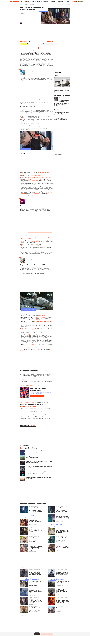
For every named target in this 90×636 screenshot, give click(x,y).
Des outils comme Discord (44, 120)
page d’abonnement (31, 314)
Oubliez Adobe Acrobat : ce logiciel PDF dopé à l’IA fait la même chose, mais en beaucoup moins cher (62, 89)
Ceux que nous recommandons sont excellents (30, 245)
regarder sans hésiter (42, 315)
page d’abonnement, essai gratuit (40, 317)
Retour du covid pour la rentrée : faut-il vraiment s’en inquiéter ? (34, 415)
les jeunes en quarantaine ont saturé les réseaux (34, 109)
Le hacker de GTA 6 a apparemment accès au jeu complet (35, 530)
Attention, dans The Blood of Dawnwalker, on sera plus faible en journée (62, 583)
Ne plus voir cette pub (24, 38)
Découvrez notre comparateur (37, 396)
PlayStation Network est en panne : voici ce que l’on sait (60, 119)
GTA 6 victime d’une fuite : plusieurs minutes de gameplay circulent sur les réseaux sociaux (63, 99)
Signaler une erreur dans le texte (39, 423)
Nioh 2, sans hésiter (36, 195)
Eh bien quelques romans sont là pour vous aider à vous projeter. (36, 241)
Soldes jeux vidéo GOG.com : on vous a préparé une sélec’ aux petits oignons (38, 456)
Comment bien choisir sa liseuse (33, 259)
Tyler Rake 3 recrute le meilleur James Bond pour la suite (62, 547)
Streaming (64, 4)
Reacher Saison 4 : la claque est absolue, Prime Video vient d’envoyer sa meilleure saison (35, 609)
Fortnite (47, 192)
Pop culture (58, 4)
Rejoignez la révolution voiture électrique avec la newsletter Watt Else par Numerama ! (38, 451)
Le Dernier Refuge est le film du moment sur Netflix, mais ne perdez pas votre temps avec (35, 592)
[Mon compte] (72, 1)
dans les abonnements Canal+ (43, 321)
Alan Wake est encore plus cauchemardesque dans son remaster (38, 478)
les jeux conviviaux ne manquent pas (33, 179)
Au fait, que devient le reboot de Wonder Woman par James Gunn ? (62, 539)
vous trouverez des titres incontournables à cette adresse (39, 177)
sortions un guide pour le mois (33, 248)
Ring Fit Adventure (27, 181)
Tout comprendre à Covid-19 (32, 200)
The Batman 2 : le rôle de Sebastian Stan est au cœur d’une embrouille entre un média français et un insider (35, 572)
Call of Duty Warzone (34, 193)
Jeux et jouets (32, 427)
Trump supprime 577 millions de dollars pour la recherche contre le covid (36, 416)
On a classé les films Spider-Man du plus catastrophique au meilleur (61, 104)
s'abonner (80, 1)
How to (22, 427)
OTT (35, 321)
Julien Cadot (25, 23)
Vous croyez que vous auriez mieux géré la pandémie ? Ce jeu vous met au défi (36, 472)
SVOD (69, 4)
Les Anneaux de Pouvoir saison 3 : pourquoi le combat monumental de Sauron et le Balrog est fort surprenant (61, 114)
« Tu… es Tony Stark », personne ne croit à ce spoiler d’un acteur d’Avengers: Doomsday (61, 509)
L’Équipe (33, 58)
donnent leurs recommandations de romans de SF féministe (40, 232)
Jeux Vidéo (39, 427)
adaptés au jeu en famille (33, 180)
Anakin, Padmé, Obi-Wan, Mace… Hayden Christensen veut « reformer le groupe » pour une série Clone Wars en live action (35, 509)
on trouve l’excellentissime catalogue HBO (36, 322)
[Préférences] (75, 1)
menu (21, 1)
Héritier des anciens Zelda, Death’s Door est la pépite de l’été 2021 (39, 467)
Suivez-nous (50, 41)
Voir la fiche (59, 594)
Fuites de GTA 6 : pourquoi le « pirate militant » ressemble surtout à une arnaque (35, 548)
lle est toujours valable (33, 235)
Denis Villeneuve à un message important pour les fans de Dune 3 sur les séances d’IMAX (62, 600)
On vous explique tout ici (33, 385)
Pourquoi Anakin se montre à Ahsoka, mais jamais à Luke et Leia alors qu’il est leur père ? (35, 601)
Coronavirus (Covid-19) (28, 406)
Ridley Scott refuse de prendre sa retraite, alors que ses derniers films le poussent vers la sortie (62, 572)
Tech (44, 427)
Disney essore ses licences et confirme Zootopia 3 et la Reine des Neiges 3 (63, 609)
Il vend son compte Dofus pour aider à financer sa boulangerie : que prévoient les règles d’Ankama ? (63, 530)
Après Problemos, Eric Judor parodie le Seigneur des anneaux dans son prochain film (35, 539)
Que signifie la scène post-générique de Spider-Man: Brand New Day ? (61, 109)
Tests (27, 427)
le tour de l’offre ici (36, 319)
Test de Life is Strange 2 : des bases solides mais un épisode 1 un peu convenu (39, 462)
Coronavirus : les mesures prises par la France (36, 71)
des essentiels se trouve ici (37, 175)
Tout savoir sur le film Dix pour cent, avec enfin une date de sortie (35, 521)
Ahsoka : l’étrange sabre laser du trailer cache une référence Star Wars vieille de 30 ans (62, 518)
